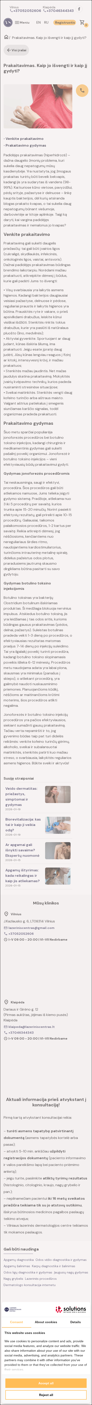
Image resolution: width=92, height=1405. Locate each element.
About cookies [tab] (46, 1322)
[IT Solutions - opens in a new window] (71, 1309)
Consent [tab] (16, 1322)
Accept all (46, 1383)
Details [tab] (75, 1322)
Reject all (46, 1395)
